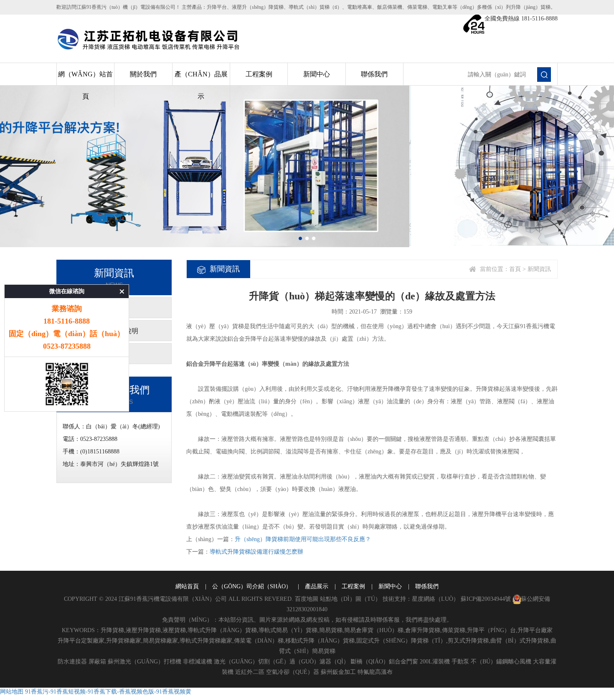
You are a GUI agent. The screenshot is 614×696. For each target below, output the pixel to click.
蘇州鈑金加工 (338, 672)
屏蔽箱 (97, 661)
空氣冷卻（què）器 (292, 672)
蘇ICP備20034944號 (486, 599)
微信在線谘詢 (66, 291)
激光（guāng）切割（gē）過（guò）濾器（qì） (281, 661)
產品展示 (316, 586)
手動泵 (460, 661)
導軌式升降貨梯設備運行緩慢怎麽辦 (256, 552)
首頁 (515, 269)
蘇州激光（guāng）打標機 (144, 661)
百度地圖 (306, 599)
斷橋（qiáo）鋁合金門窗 (384, 661)
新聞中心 (316, 74)
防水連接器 (72, 661)
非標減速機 (197, 661)
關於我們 (143, 74)
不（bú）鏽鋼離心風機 (501, 661)
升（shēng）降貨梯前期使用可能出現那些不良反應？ (303, 539)
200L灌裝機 (435, 661)
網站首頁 (187, 586)
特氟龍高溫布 (375, 672)
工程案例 (259, 74)
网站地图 (11, 691)
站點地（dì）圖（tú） (350, 599)
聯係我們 (374, 74)
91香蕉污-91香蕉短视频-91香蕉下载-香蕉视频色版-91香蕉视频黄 (108, 691)
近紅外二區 (249, 672)
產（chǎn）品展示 (201, 85)
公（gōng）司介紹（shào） (252, 586)
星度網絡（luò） (435, 599)
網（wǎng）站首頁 (85, 85)
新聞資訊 (539, 269)
